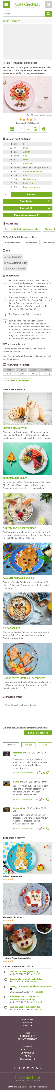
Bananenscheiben (31, 187)
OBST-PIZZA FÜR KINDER (15, 478)
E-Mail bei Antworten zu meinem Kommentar (26, 728)
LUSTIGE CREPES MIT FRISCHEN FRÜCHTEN (24, 678)
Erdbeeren (28, 183)
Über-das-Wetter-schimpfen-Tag (25, 1007)
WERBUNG (28, 1046)
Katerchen (17, 753)
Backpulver (28, 163)
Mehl (25, 159)
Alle (45, 745)
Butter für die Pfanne (32, 171)
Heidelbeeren (29, 179)
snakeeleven (39, 1009)
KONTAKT (27, 1022)
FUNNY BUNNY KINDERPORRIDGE (19, 528)
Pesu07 (36, 974)
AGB (28, 1033)
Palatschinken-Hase (12, 876)
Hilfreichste (11, 745)
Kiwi (25, 175)
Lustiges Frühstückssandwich (17, 958)
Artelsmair (18, 808)
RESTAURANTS (27, 1059)
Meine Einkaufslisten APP (26, 215)
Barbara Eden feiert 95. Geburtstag (26, 979)
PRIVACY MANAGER (27, 1039)
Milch (25, 148)
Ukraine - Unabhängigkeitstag (24, 971)
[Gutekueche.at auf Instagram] (28, 1068)
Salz (25, 156)
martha (16, 782)
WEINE (27, 1056)
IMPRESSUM (28, 1019)
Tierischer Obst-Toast (13, 917)
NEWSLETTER (27, 1049)
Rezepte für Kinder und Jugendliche (21, 229)
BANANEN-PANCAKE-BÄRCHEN (18, 578)
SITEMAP (27, 1025)
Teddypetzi (38, 992)
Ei (24, 144)
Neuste (28, 745)
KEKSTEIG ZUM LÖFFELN (15, 428)
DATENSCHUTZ (27, 1036)
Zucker (26, 152)
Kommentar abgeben (38, 733)
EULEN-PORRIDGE (11, 628)
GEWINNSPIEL (27, 1053)
